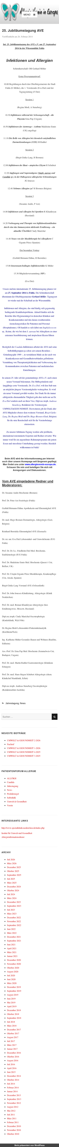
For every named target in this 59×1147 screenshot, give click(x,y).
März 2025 (11, 882)
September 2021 (14, 940)
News (23, 703)
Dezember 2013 (14, 1095)
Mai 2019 (11, 1002)
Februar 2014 (13, 1087)
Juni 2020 (11, 979)
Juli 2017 (11, 1041)
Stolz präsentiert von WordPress (29, 1145)
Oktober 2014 (13, 1079)
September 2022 (14, 925)
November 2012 (14, 1102)
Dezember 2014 (14, 1075)
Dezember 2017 (14, 1029)
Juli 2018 (11, 1021)
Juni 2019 (11, 998)
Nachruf (10, 744)
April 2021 (11, 948)
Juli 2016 (11, 1064)
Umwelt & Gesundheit (16, 801)
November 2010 (14, 1130)
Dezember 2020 (14, 959)
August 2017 (12, 1037)
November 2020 (14, 963)
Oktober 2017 (13, 1033)
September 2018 (14, 1017)
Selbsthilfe (11, 797)
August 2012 (12, 1106)
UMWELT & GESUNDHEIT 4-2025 (23, 751)
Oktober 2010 (13, 1133)
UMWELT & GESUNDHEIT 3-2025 (23, 755)
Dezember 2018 (14, 1010)
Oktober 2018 (13, 1014)
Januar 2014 (12, 1091)
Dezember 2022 (14, 917)
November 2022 (14, 921)
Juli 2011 (11, 1114)
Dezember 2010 (14, 1126)
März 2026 (11, 863)
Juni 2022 (11, 929)
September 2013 (14, 1099)
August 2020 (12, 971)
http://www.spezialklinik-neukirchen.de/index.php (23, 827)
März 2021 (11, 952)
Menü (27, 14)
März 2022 (11, 932)
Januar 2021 (12, 956)
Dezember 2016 (14, 1052)
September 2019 (14, 990)
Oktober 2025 (13, 871)
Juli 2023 (11, 909)
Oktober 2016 (13, 1056)
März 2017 (11, 1044)
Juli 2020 (11, 975)
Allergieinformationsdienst (13, 836)
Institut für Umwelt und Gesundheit (17, 833)
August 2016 (12, 1060)
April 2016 (11, 1068)
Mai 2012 (11, 1110)
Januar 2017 (12, 1048)
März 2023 (11, 913)
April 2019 (11, 1006)
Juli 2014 (11, 1083)
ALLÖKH (11, 778)
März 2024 (11, 898)
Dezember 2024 (14, 886)
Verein (10, 805)
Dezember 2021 (14, 936)
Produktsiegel (13, 793)
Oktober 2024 (13, 890)
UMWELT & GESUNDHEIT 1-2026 (23, 748)
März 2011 (11, 1118)
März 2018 (11, 1025)
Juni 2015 (11, 1072)
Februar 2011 (13, 1122)
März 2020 (11, 983)
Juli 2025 (11, 878)
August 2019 (12, 994)
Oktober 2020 (13, 967)
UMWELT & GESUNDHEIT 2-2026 (23, 740)
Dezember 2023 (14, 901)
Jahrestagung (12, 703)
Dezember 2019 (14, 987)
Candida (10, 782)
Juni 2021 (11, 944)
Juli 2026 (11, 859)
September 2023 (14, 905)
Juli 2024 (11, 894)
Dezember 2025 (14, 867)
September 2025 (14, 874)
